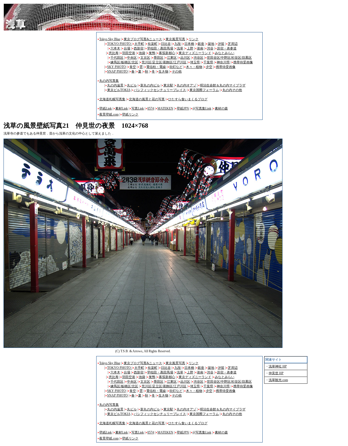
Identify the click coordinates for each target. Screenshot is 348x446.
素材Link (121, 108)
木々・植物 (194, 67)
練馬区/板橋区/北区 (124, 62)
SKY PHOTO (116, 67)
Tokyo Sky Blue (109, 39)
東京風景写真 (175, 39)
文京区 (145, 58)
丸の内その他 (232, 90)
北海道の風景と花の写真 (147, 99)
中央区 (132, 58)
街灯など (175, 67)
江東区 (172, 58)
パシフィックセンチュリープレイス (160, 90)
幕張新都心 (167, 53)
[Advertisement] (49, 70)
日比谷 (166, 44)
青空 (132, 67)
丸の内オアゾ (186, 85)
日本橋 (189, 44)
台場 (127, 48)
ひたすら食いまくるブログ (187, 99)
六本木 (115, 48)
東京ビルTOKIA (118, 90)
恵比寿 (114, 53)
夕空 (209, 67)
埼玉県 (195, 62)
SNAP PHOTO (117, 71)
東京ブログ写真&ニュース (143, 39)
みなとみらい (224, 53)
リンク (193, 39)
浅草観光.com (278, 380)
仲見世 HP (276, 373)
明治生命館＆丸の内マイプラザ (223, 85)
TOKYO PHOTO (119, 44)
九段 (177, 44)
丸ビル (132, 85)
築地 (211, 44)
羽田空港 (128, 53)
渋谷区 (198, 58)
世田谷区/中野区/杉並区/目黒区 (229, 58)
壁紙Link (105, 108)
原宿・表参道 (227, 48)
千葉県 (208, 62)
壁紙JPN (183, 108)
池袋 (142, 53)
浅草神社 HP (278, 366)
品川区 (185, 58)
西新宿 (139, 48)
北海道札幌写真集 (112, 99)
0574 (150, 108)
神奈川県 (223, 62)
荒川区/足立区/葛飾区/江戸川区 (164, 62)
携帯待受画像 (243, 62)
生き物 (163, 71)
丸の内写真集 (109, 81)
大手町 (139, 44)
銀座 (201, 44)
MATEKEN (165, 108)
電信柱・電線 (156, 67)
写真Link (137, 108)
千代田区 (116, 58)
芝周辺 (233, 44)
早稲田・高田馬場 (160, 48)
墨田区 (158, 58)
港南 (200, 48)
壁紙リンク (130, 114)
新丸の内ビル (150, 85)
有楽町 (152, 44)
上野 (190, 48)
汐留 (221, 44)
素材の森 (221, 108)
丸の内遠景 (115, 85)
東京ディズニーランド (195, 53)
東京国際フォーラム (204, 90)
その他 (177, 71)
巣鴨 (152, 53)
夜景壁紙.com (109, 114)
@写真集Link (201, 108)
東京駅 (168, 85)
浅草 (180, 48)
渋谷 (210, 48)
